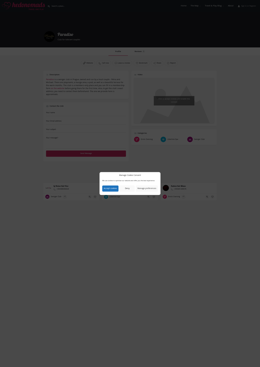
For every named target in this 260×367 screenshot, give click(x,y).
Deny (127, 188)
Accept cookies (110, 188)
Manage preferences (146, 188)
